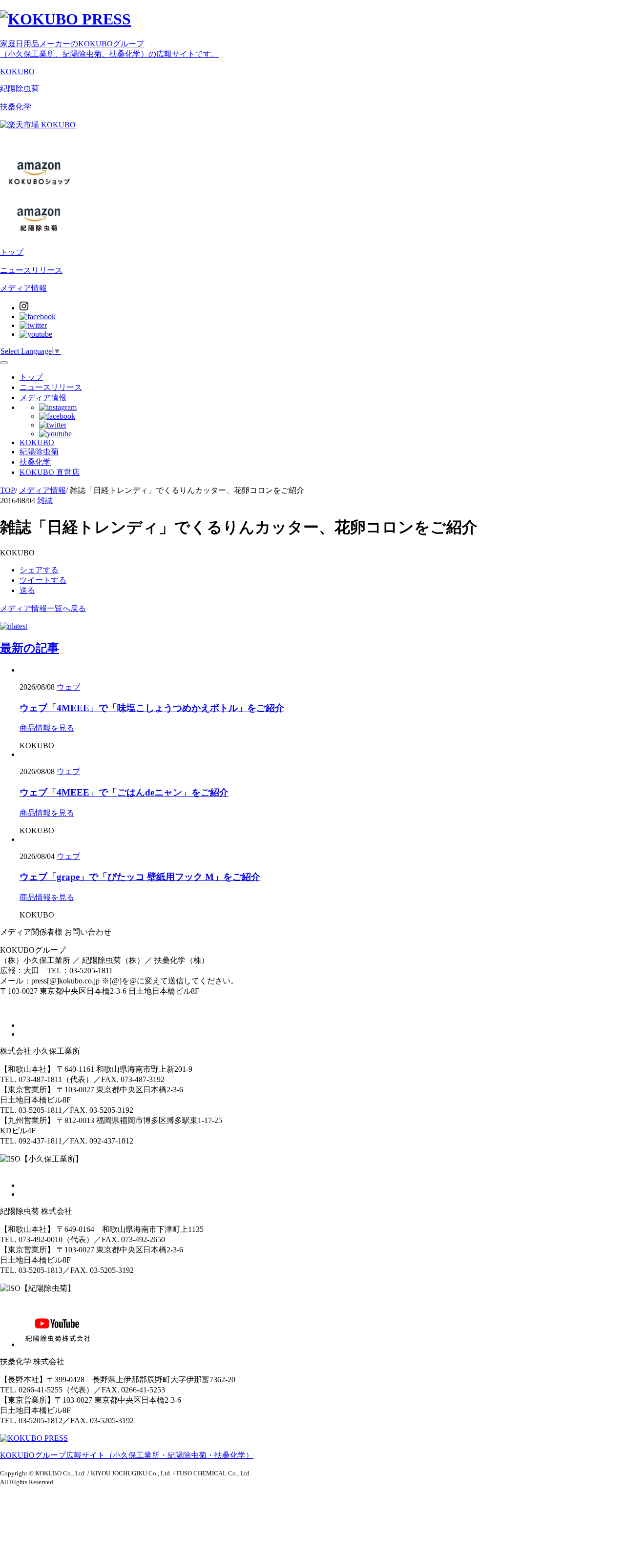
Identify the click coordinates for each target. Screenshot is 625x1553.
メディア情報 (23, 288)
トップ (11, 252)
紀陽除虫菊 (19, 88)
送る (27, 590)
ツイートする (43, 580)
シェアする (39, 570)
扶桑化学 (15, 106)
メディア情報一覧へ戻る (43, 608)
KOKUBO (17, 71)
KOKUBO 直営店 (50, 472)
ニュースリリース (31, 270)
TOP (7, 490)
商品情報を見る (47, 728)
